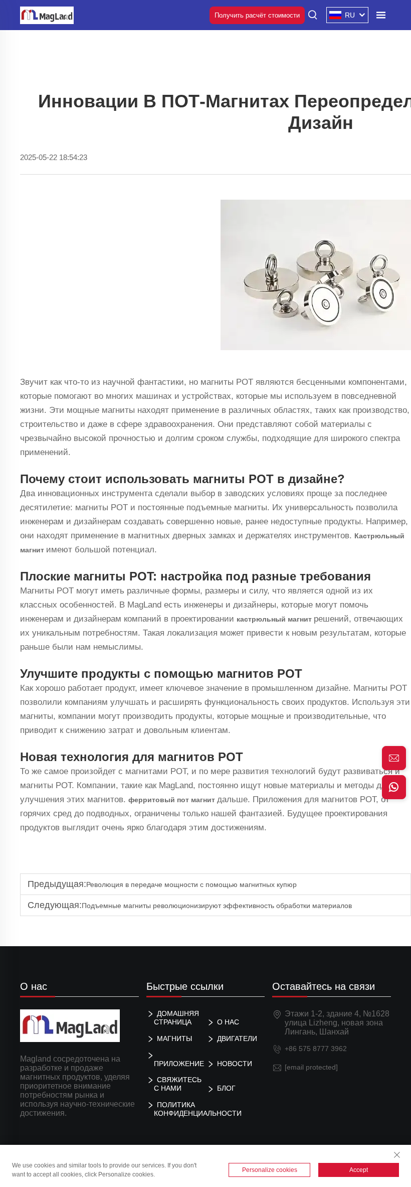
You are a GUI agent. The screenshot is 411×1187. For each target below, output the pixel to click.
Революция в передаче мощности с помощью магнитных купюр (191, 884)
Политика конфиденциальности (179, 1109)
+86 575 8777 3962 (316, 1049)
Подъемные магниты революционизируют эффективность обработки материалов (217, 906)
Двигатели (237, 1038)
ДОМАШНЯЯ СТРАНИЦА (176, 1017)
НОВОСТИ (234, 1064)
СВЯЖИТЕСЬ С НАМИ (177, 1084)
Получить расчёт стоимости (257, 15)
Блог (226, 1088)
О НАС (228, 1022)
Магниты (174, 1038)
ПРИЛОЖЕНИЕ (179, 1063)
